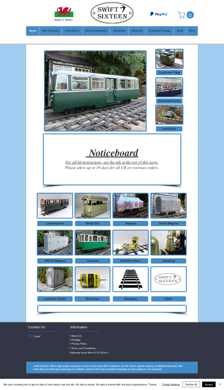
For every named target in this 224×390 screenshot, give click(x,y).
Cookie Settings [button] (171, 384)
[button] (187, 15)
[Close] (220, 384)
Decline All (191, 384)
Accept (209, 384)
